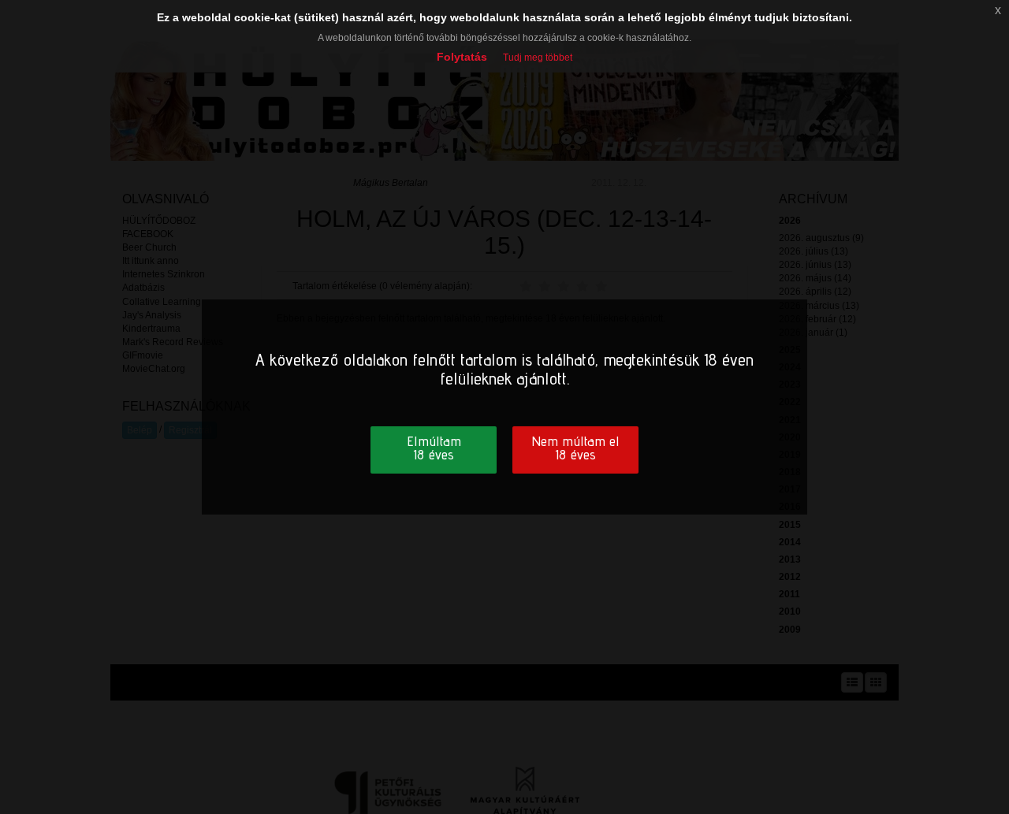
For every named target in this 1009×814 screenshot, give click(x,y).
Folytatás (462, 56)
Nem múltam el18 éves (575, 448)
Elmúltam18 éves (434, 448)
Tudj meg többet (537, 57)
